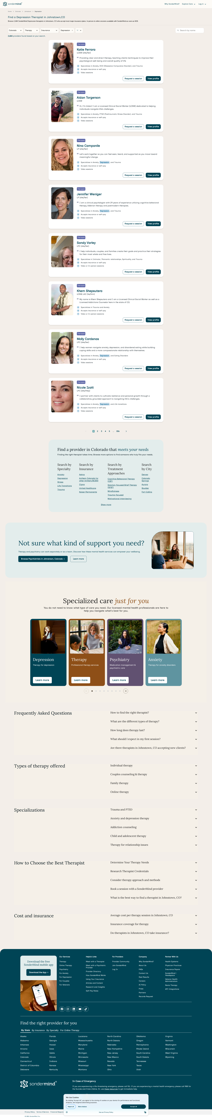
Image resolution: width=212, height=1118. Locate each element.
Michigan (82, 1053)
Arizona (23, 1049)
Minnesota (83, 1057)
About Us (142, 965)
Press (141, 989)
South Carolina (143, 1053)
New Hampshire (114, 1049)
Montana (82, 1069)
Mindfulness (113, 491)
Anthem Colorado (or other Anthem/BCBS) (88, 479)
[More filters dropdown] (79, 30)
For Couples (64, 981)
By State (25, 1030)
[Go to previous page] (86, 431)
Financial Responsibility (59, 1112)
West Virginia (171, 1053)
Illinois (52, 1057)
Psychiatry (63, 969)
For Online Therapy (69, 1030)
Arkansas (24, 1045)
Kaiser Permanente (88, 492)
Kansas (52, 1065)
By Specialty (52, 1030)
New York (111, 1065)
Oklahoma (141, 1036)
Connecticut (26, 1061)
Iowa (51, 1049)
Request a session (133, 78)
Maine (81, 1049)
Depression (62, 478)
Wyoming (169, 1057)
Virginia (169, 1036)
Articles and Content (94, 983)
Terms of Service (42, 1112)
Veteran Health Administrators (171, 980)
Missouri (82, 1061)
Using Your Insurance (95, 979)
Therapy (62, 961)
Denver (145, 474)
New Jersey (112, 1053)
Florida (52, 1036)
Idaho (52, 1053)
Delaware (24, 1069)
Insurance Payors (172, 969)
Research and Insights (95, 987)
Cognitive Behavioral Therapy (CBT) (121, 480)
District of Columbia (29, 1065)
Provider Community (120, 961)
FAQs (141, 969)
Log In (115, 969)
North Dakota (113, 1040)
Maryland (82, 1045)
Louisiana (82, 1036)
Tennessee (141, 1061)
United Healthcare (87, 488)
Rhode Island (142, 1049)
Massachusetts (85, 1040)
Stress (60, 482)
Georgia (53, 1040)
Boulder (145, 488)
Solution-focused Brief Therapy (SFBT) (122, 486)
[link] (106, 62)
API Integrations (172, 989)
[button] (43, 559)
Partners (142, 993)
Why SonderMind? (172, 4)
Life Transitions (64, 486)
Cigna (82, 484)
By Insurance (38, 1030)
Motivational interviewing (120, 498)
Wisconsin (170, 1049)
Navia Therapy (171, 985)
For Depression (65, 977)
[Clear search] (72, 30)
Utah (138, 1069)
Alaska (23, 1036)
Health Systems (171, 961)
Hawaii (52, 1045)
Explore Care (187, 4)
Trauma (61, 489)
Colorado (24, 1057)
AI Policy (142, 985)
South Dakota (142, 1057)
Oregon (139, 1040)
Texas (139, 1065)
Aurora (145, 484)
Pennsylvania (142, 1045)
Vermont (169, 1040)
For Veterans (64, 985)
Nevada (111, 1061)
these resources (111, 1089)
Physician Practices (173, 965)
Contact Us (143, 973)
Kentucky (53, 1069)
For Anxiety (63, 973)
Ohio (109, 1069)
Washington (170, 1045)
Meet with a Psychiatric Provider (96, 966)
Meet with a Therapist (95, 961)
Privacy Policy (30, 1112)
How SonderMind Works (96, 975)
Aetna (82, 474)
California (24, 1053)
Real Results (144, 977)
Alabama (24, 1040)
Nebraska (111, 1045)
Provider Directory (93, 971)
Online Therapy (65, 965)
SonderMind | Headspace (170, 974)
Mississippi (83, 1065)
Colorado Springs (146, 479)
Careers (142, 981)
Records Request (146, 996)
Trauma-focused (115, 495)
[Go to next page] (126, 431)
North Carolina (114, 1036)
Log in (201, 4)
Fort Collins (147, 492)
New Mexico (113, 1057)
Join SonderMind (119, 965)
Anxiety (60, 474)
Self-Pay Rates (92, 991)
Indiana (53, 1061)
